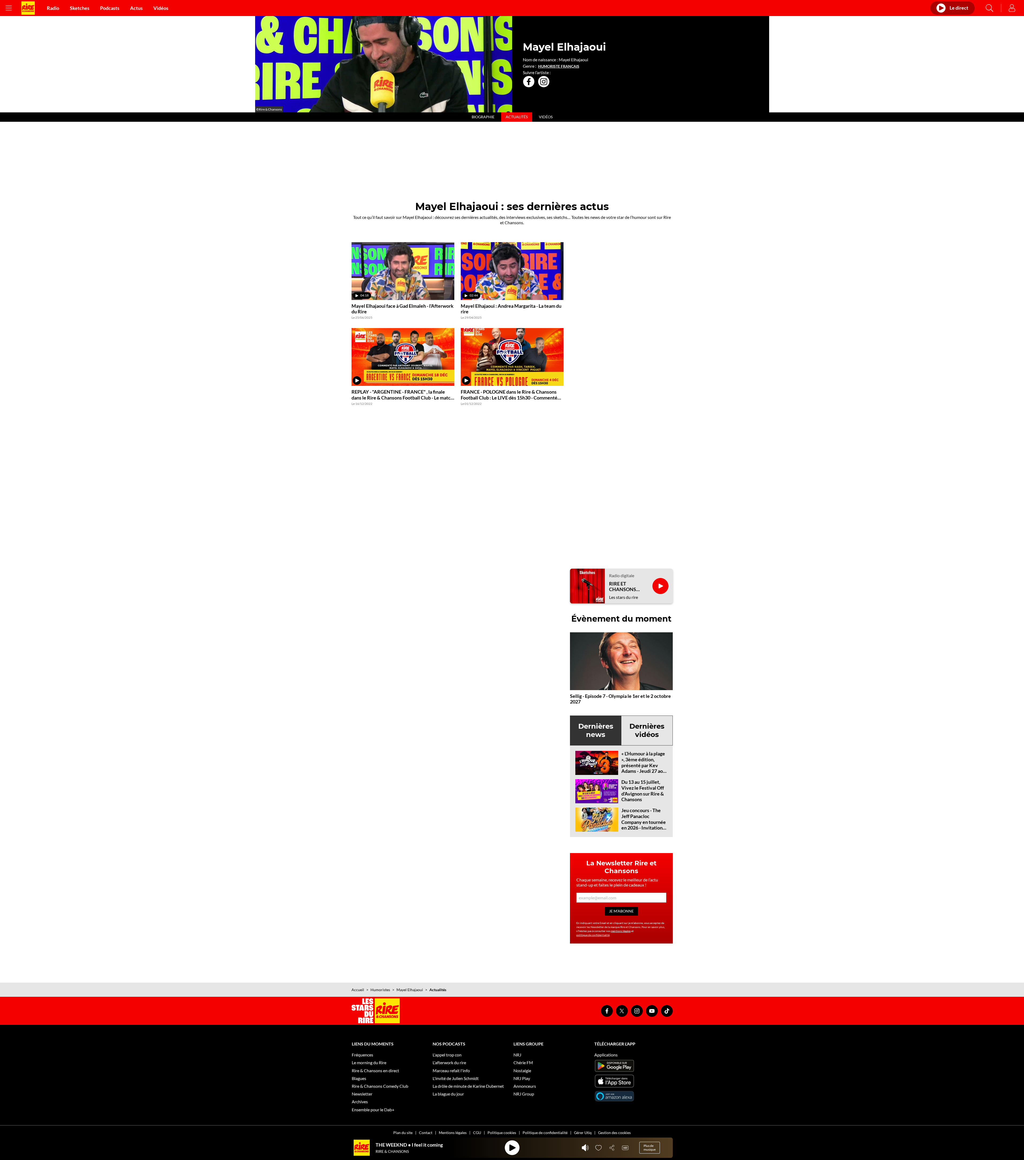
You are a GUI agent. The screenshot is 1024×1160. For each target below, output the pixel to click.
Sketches (79, 8)
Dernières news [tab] (595, 730)
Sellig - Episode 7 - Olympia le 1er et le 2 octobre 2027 (620, 699)
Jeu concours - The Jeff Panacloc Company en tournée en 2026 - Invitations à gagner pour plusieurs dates (643, 824)
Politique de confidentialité (545, 1132)
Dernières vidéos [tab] (646, 730)
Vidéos (160, 8)
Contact (425, 1132)
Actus (136, 8)
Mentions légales (453, 1132)
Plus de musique (650, 1147)
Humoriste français (558, 66)
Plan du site (403, 1132)
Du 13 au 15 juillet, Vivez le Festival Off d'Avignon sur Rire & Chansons (642, 790)
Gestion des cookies (614, 1132)
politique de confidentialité (593, 935)
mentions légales (621, 931)
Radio (53, 8)
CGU (477, 1132)
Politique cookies (502, 1132)
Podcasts (109, 8)
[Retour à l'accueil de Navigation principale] (28, 8)
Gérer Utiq (583, 1132)
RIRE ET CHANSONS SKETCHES (622, 586)
